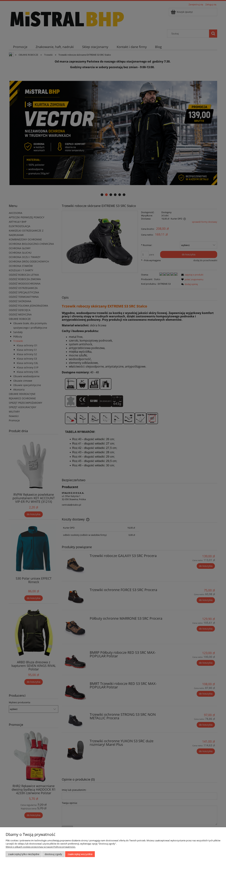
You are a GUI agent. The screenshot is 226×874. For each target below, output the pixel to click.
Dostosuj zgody (53, 854)
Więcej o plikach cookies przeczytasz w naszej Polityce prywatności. (41, 846)
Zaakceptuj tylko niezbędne (23, 854)
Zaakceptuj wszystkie (80, 854)
